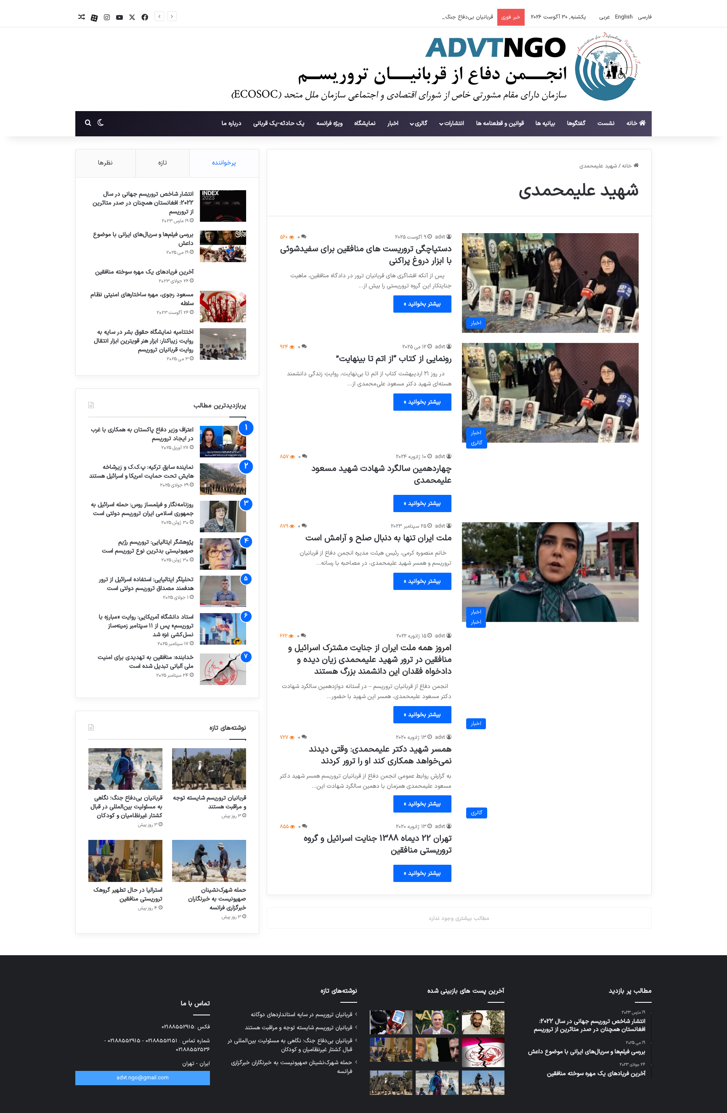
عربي (603, 17)
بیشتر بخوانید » (422, 304)
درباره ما (231, 123)
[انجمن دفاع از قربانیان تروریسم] (432, 70)
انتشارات (454, 123)
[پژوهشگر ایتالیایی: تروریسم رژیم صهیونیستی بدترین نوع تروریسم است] (223, 554)
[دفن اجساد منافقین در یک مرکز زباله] (483, 1053)
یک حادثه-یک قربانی (279, 123)
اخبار (392, 123)
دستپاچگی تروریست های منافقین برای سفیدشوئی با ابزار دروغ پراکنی (365, 255)
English (623, 17)
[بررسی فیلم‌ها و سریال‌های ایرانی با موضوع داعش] (223, 246)
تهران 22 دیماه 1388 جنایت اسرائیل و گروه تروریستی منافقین (377, 844)
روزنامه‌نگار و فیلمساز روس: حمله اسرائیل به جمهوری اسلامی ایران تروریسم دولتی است (142, 509)
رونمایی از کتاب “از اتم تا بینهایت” (393, 359)
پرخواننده (224, 163)
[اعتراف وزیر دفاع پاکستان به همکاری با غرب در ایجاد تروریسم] (223, 441)
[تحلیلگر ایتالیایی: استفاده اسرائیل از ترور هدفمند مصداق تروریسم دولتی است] (223, 591)
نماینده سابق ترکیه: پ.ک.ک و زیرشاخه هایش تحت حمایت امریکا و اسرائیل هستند (141, 472)
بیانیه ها (545, 123)
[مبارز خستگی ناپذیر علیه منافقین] (483, 1022)
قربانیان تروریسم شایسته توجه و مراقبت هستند (209, 802)
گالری (421, 123)
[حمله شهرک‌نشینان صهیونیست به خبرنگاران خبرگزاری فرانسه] (209, 861)
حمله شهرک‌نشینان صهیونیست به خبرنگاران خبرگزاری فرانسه (217, 899)
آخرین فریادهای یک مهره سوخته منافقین (144, 272)
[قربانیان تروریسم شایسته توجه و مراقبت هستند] (209, 769)
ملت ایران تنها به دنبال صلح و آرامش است (378, 538)
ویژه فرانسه (329, 123)
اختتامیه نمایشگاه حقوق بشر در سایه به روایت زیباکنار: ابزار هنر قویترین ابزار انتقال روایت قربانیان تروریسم (144, 341)
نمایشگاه (365, 123)
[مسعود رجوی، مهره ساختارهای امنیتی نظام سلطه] (223, 306)
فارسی (644, 17)
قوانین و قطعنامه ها (500, 123)
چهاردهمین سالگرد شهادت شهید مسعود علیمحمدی (381, 474)
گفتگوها (576, 123)
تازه (162, 163)
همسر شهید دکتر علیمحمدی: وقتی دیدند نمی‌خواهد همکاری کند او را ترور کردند (380, 755)
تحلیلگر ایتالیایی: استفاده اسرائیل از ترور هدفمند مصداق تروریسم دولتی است (146, 584)
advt (440, 237)
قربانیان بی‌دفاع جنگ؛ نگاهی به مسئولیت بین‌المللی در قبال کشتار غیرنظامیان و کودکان (394, 17)
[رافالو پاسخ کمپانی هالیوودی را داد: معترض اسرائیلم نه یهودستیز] (437, 1022)
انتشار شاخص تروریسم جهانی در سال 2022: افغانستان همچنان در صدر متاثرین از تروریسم (143, 203)
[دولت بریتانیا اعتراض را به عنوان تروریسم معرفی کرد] (391, 1022)
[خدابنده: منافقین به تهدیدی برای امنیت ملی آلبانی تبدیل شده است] (223, 669)
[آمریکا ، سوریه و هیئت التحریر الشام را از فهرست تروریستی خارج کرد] (437, 1050)
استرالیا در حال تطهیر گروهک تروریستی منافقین (127, 894)
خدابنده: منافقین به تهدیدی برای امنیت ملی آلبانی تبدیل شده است (146, 662)
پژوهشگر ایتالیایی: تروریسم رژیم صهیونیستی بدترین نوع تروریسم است (148, 546)
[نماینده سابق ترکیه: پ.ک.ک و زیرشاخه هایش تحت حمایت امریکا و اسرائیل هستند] (223, 479)
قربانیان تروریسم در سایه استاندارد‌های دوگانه (301, 1014)
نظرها (105, 163)
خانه (632, 123)
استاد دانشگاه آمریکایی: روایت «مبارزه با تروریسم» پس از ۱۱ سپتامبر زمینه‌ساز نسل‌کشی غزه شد (146, 626)
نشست (606, 123)
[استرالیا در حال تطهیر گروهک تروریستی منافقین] (125, 861)
